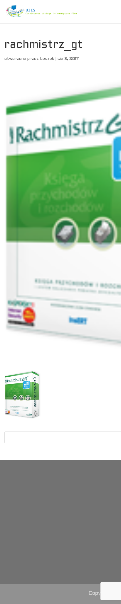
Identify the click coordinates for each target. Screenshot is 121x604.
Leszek (47, 59)
